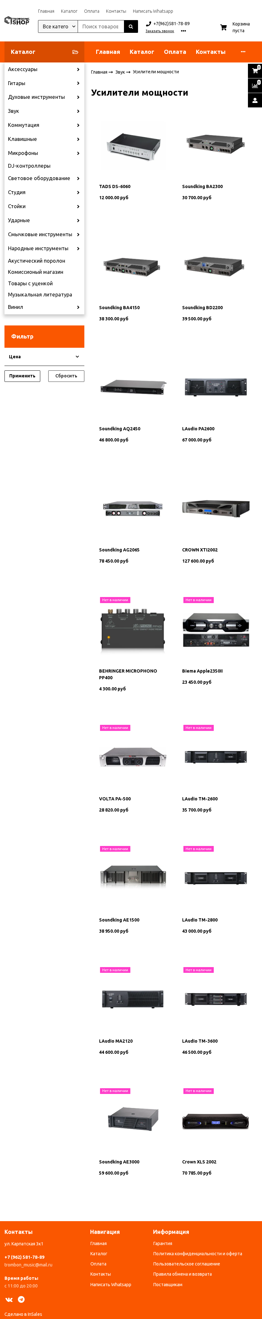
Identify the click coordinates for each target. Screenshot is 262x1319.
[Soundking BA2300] (216, 144)
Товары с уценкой (30, 283)
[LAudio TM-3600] (216, 999)
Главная (46, 11)
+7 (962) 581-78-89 (24, 1257)
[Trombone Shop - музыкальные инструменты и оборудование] (17, 20)
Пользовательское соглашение (186, 1263)
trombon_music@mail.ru (28, 1264)
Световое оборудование (39, 178)
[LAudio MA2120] (132, 999)
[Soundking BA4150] (132, 265)
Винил (15, 307)
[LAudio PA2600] (216, 387)
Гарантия (162, 1243)
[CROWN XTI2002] (216, 508)
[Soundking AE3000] (132, 1120)
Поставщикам (167, 1284)
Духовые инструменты (36, 97)
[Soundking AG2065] (132, 508)
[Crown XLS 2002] (216, 1120)
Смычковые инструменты (40, 234)
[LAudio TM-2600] (216, 757)
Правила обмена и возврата (182, 1274)
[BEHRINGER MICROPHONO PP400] (132, 629)
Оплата (91, 11)
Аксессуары (22, 69)
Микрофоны (23, 153)
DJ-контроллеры (29, 166)
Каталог (69, 11)
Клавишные (22, 139)
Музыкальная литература (40, 294)
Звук (13, 111)
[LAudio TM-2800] (216, 878)
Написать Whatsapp (153, 11)
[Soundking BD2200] (216, 265)
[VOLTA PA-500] (132, 757)
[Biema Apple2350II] (216, 629)
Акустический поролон (36, 261)
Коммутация (23, 125)
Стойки (17, 206)
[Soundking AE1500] (132, 878)
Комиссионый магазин (35, 272)
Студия (17, 192)
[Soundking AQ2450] (132, 387)
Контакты (116, 11)
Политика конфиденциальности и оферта (197, 1253)
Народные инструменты (38, 248)
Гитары (16, 83)
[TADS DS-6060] (132, 144)
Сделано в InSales (23, 1314)
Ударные (19, 220)
